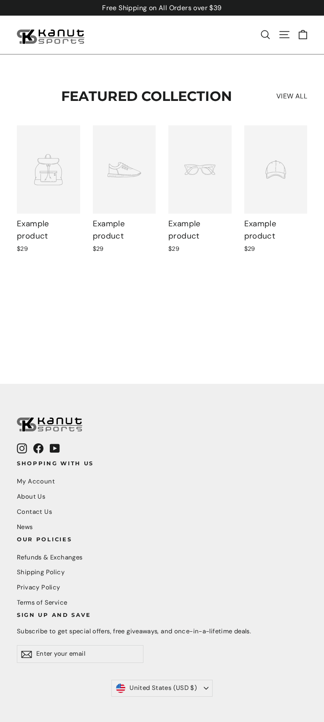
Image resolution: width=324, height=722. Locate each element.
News (25, 527)
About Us (31, 496)
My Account (36, 481)
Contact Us (34, 512)
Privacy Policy (38, 587)
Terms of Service (42, 602)
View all (291, 96)
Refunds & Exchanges (50, 557)
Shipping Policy (41, 572)
